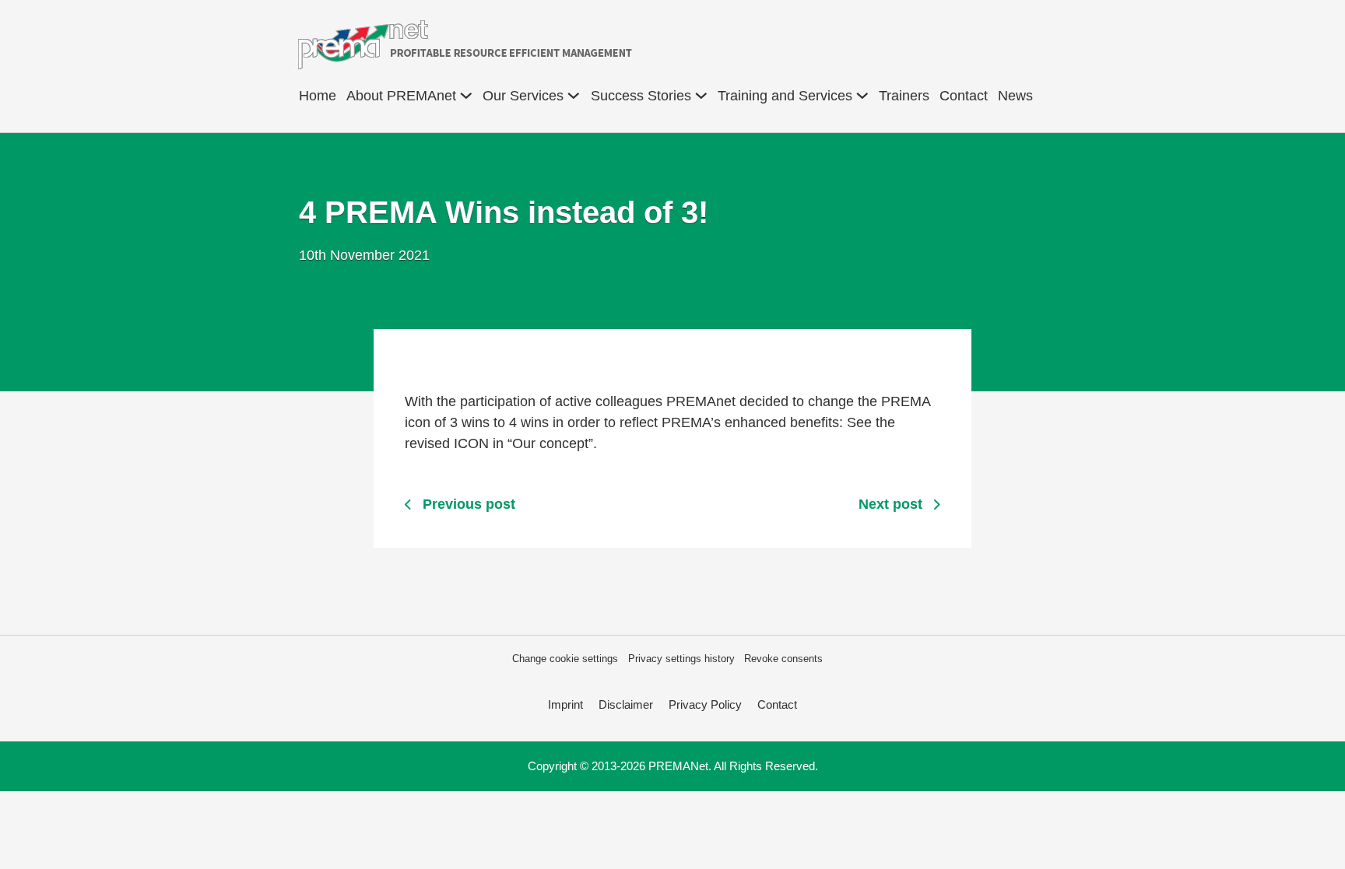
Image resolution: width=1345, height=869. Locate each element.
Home (317, 95)
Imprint (565, 704)
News (1015, 95)
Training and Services (785, 95)
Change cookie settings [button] (565, 658)
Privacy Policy (705, 704)
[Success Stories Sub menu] (701, 96)
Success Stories (641, 95)
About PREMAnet (401, 95)
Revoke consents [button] (783, 658)
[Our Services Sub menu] (574, 96)
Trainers (904, 95)
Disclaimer (626, 704)
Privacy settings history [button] (681, 658)
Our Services (523, 95)
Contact (963, 95)
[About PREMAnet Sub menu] (466, 96)
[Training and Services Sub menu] (862, 96)
